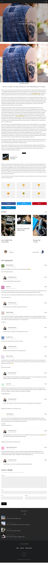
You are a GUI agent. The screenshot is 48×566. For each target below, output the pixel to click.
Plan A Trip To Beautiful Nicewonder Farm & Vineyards (18, 524)
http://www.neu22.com (6, 297)
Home (17, 548)
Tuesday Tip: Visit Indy (13, 157)
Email (2, 495)
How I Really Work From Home (6, 241)
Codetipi (29, 559)
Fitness (34, 237)
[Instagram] (24, 544)
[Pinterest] (26, 544)
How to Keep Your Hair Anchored (14, 530)
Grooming (8, 528)
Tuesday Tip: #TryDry (36, 241)
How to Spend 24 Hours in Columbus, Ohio (16, 536)
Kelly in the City (9, 356)
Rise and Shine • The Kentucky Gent (12, 441)
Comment (3, 475)
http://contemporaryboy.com (7, 271)
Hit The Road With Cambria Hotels (14, 518)
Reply (45, 265)
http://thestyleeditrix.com (6, 425)
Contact (22, 548)
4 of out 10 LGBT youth (20, 115)
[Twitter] (22, 544)
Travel (11, 155)
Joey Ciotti (8, 383)
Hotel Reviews (9, 522)
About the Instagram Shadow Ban (23, 229)
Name (2, 489)
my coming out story (36, 93)
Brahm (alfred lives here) (11, 447)
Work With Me (28, 548)
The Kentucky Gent (12, 277)
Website (26, 495)
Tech (2, 237)
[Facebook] (20, 544)
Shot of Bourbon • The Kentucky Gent (13, 408)
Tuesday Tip (21, 21)
